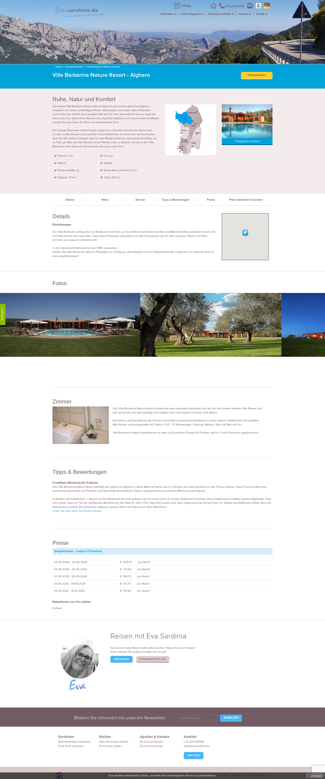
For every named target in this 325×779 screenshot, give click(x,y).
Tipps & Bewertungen (175, 200)
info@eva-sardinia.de (196, 746)
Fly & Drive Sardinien (71, 746)
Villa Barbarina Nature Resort (103, 66)
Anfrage (186, 6)
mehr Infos (193, 755)
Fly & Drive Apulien (151, 742)
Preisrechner (257, 75)
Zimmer (140, 200)
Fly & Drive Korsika (151, 746)
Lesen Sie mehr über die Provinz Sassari (77, 511)
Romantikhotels (74, 66)
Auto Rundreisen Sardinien (74, 742)
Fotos (105, 200)
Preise (211, 200)
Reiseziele (167, 14)
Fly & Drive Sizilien (110, 746)
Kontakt (260, 14)
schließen (316, 775)
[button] (245, 233)
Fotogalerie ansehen (247, 141)
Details (70, 200)
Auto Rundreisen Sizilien (113, 742)
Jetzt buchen (121, 659)
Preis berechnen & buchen (246, 200)
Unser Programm (190, 14)
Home (58, 66)
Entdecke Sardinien (219, 14)
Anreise (243, 14)
